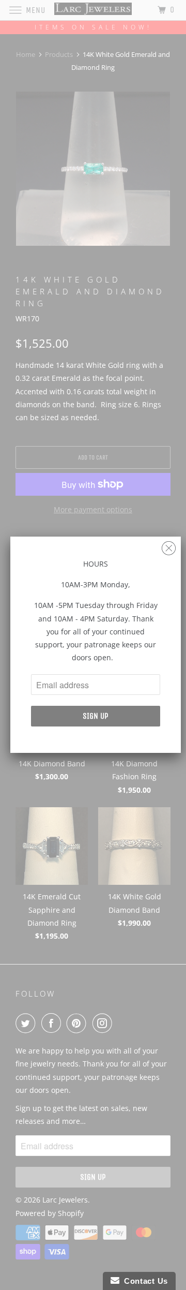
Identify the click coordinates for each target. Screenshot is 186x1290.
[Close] (169, 545)
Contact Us (143, 1281)
